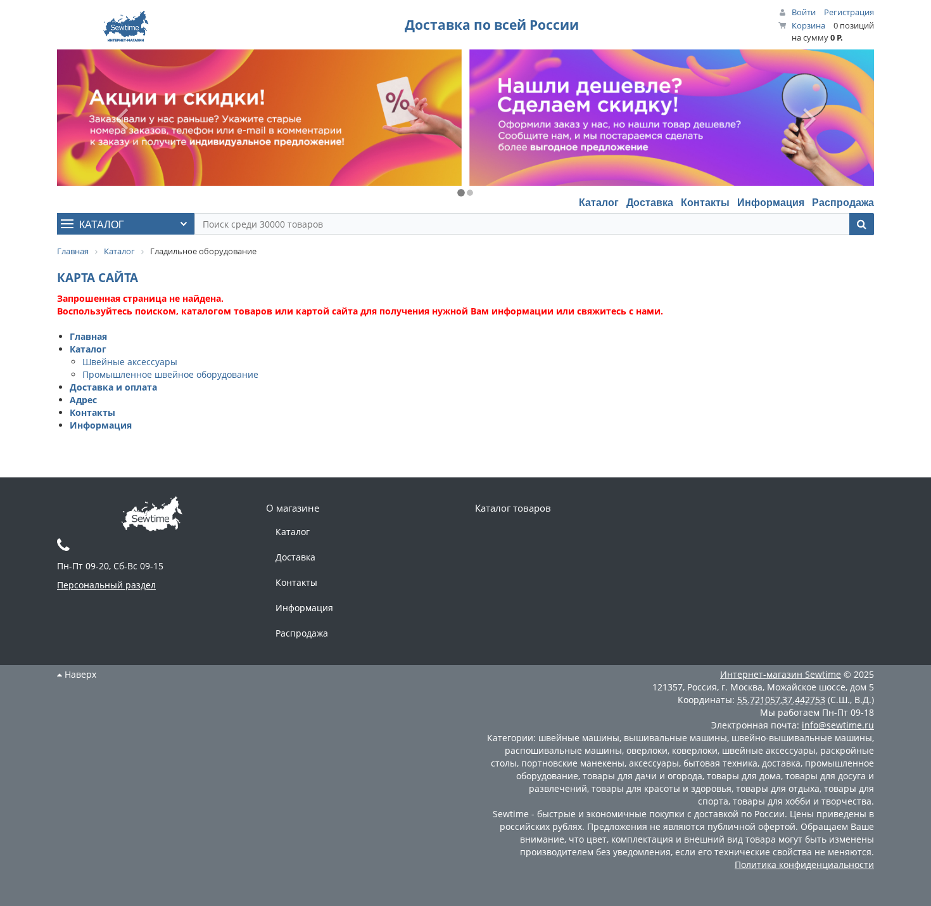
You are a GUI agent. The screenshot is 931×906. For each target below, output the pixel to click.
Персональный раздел (106, 585)
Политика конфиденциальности (804, 864)
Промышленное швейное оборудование (170, 374)
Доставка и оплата (113, 387)
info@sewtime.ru (838, 725)
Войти (804, 12)
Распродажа (843, 202)
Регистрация (849, 12)
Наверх (79, 674)
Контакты (705, 202)
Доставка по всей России (492, 25)
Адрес (83, 400)
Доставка (649, 202)
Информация (770, 202)
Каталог (599, 202)
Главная (88, 336)
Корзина (808, 25)
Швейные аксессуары (129, 362)
